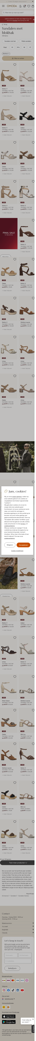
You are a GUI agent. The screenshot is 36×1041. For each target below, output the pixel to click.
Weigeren (10, 545)
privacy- (23, 523)
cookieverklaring (9, 526)
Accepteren (23, 545)
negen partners (17, 496)
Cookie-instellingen (17, 550)
